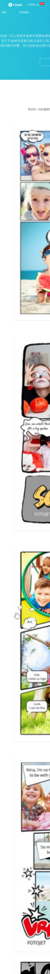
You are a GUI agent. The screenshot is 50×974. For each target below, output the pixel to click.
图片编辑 (4, 575)
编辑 (4, 12)
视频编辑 (24, 12)
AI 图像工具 (33, 4)
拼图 (2, 570)
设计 (2, 565)
